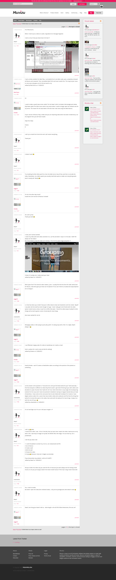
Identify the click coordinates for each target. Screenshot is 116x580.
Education (15, 558)
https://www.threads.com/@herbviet (95, 111)
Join (82, 4)
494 (17, 94)
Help (85, 13)
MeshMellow (16, 553)
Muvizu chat (89, 103)
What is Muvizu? (44, 13)
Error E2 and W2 (89, 32)
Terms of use (47, 556)
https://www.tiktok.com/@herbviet (95, 114)
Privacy (46, 553)
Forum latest (89, 21)
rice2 (93, 89)
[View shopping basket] (101, 6)
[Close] (84, 1)
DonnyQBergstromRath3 (95, 109)
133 (17, 46)
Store (62, 13)
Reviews (31, 558)
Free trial (98, 13)
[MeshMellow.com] (27, 567)
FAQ (40, 20)
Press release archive (34, 556)
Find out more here (78, 1)
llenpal (94, 58)
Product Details (55, 13)
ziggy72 (16, 188)
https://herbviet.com (95, 132)
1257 (18, 114)
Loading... (17, 542)
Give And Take (88, 60)
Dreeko (16, 112)
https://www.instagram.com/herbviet (95, 137)
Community (74, 13)
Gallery (67, 13)
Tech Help (19, 23)
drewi (94, 75)
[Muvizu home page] (19, 12)
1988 (18, 190)
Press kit (31, 553)
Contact (15, 556)
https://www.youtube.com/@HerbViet (95, 120)
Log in (73, 4)
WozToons (16, 92)
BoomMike (95, 44)
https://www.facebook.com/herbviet (95, 134)
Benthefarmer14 (96, 29)
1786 (18, 321)
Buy (91, 13)
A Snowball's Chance (90, 47)
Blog (81, 13)
